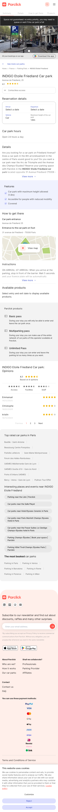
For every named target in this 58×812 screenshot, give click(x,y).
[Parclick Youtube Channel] (20, 605)
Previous (19, 423)
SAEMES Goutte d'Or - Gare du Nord (20, 469)
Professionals (29, 664)
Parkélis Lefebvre (12, 453)
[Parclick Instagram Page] (4, 605)
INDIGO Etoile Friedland (39, 68)
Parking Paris (22, 68)
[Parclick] (11, 4)
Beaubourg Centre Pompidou (17, 447)
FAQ (4, 691)
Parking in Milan (33, 574)
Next (40, 423)
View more (27, 176)
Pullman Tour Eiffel (43, 480)
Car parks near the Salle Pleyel (21, 504)
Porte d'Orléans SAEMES (15, 474)
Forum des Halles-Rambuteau (17, 458)
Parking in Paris (11, 563)
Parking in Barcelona (13, 568)
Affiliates (27, 672)
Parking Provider (31, 668)
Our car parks (9, 672)
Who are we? (8, 664)
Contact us (7, 686)
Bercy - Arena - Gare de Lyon (17, 480)
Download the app (46, 56)
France (12, 68)
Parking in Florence (13, 574)
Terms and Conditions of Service (19, 760)
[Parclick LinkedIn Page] (10, 605)
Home (4, 68)
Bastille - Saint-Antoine (14, 442)
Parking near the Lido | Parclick (21, 497)
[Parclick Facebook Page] (15, 605)
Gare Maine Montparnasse (36, 453)
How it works (9, 668)
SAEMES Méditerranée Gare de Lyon (20, 464)
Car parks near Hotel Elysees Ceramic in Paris (28, 511)
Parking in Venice (30, 563)
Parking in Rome (34, 568)
